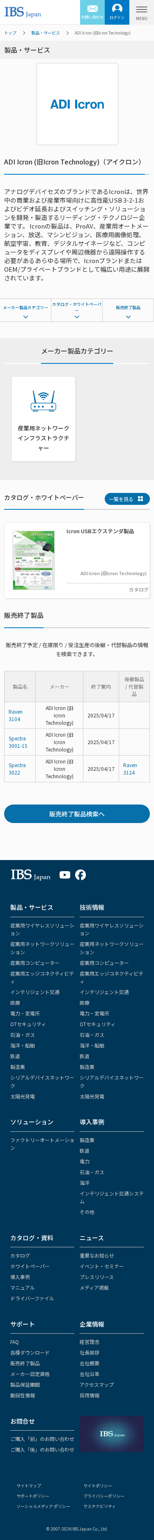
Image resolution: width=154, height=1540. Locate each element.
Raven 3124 (130, 768)
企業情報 (92, 1324)
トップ (10, 33)
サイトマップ (28, 1485)
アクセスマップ (97, 1384)
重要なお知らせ (97, 1255)
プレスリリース (97, 1276)
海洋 (85, 1182)
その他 (87, 1211)
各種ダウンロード (30, 1352)
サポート (22, 1324)
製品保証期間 (25, 1384)
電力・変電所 (25, 1013)
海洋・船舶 (22, 1045)
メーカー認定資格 (30, 1373)
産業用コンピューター (35, 962)
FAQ (14, 1341)
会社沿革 (89, 1373)
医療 (15, 1002)
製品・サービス (45, 33)
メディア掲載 (94, 1287)
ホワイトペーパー (30, 1266)
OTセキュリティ (28, 1023)
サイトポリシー (97, 1485)
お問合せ (22, 1421)
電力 (85, 1161)
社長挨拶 (89, 1352)
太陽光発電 (22, 1096)
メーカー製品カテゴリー (25, 307)
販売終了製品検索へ (77, 813)
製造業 (17, 1066)
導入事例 (92, 1121)
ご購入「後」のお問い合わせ (42, 1449)
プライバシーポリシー (103, 1496)
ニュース (92, 1237)
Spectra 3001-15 (18, 742)
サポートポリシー (32, 1496)
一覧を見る (121, 498)
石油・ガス (22, 1034)
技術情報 (92, 907)
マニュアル (22, 1287)
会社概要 (89, 1363)
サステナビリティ (99, 1506)
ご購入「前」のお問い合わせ (42, 1438)
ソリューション (31, 1121)
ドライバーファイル (32, 1298)
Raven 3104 (16, 715)
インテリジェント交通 (35, 991)
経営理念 (89, 1341)
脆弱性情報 (22, 1395)
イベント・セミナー (102, 1266)
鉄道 (15, 1055)
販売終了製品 (128, 307)
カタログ (20, 1255)
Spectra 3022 (17, 768)
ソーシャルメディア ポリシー (43, 1506)
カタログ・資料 (31, 1237)
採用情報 (89, 1395)
